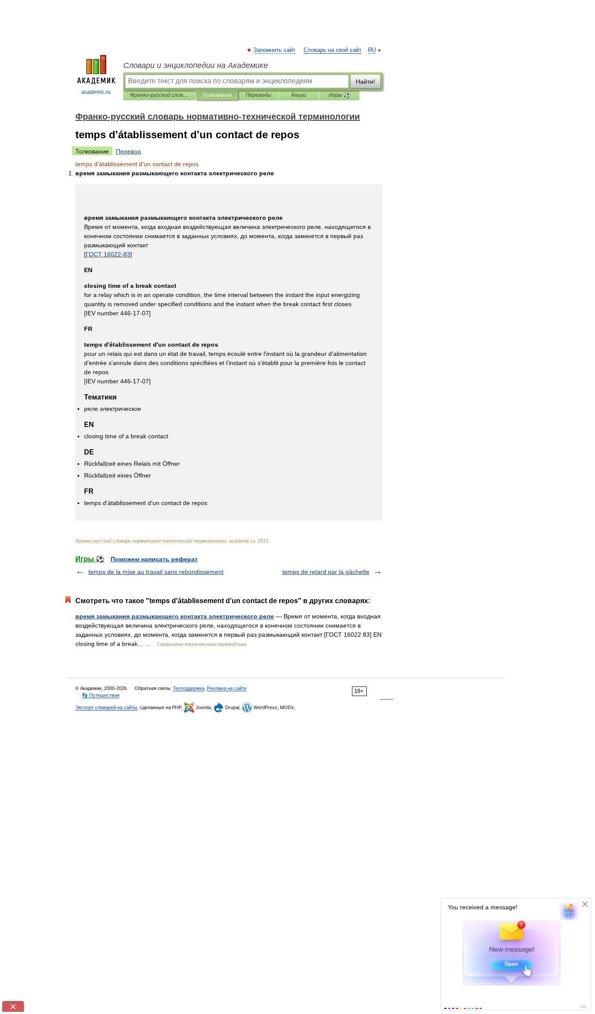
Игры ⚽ (339, 95)
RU (372, 50)
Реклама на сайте (227, 688)
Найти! (365, 81)
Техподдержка (188, 688)
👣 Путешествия (100, 695)
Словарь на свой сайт (333, 50)
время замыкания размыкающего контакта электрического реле (174, 616)
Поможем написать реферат (154, 559)
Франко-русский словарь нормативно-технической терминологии (159, 95)
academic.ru (96, 92)
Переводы (258, 95)
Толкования (216, 95)
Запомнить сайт (274, 50)
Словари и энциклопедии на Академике (195, 65)
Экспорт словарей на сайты (106, 707)
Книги (298, 95)
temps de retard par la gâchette (325, 571)
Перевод (128, 151)
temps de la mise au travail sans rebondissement (155, 571)
